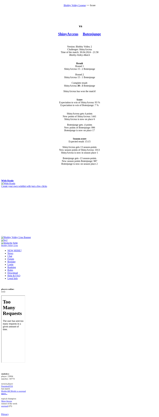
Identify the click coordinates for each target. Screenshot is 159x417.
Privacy (5, 414)
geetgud (4, 406)
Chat (9, 256)
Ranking (11, 267)
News (10, 253)
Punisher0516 (7, 386)
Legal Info (12, 278)
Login (10, 264)
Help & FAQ (13, 275)
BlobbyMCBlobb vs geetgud (13, 391)
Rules (10, 270)
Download (12, 273)
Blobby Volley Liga (9, 245)
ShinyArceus (68, 34)
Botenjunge (92, 34)
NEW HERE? (14, 250)
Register (11, 261)
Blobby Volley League (75, 5)
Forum (10, 259)
